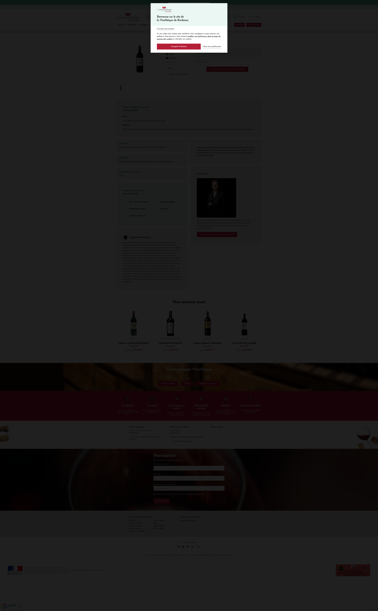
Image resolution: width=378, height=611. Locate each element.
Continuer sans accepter (165, 29)
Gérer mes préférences (212, 46)
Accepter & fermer (179, 46)
